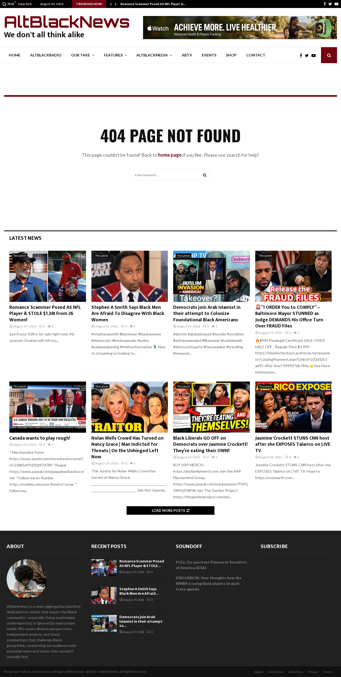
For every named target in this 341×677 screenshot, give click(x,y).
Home (15, 55)
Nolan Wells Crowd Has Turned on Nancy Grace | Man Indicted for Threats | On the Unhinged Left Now (127, 447)
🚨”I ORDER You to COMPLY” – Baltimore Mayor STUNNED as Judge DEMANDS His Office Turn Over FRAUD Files (289, 316)
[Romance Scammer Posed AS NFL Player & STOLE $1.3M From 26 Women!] (47, 276)
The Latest (19, 255)
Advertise (296, 672)
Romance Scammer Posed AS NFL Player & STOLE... (141, 563)
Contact (255, 55)
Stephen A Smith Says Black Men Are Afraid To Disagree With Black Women (127, 313)
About (15, 546)
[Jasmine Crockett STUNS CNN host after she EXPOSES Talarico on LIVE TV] (293, 407)
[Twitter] (330, 4)
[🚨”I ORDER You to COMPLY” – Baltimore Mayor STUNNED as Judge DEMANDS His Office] (293, 276)
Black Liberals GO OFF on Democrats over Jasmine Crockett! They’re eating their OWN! (210, 444)
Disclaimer (276, 672)
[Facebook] (325, 4)
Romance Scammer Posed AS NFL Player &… (153, 4)
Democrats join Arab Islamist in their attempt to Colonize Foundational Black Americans (207, 313)
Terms (328, 672)
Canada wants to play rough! (39, 438)
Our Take (80, 55)
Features (113, 55)
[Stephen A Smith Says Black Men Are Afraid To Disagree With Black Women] (129, 276)
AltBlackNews (67, 22)
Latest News (25, 238)
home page (170, 155)
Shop (231, 55)
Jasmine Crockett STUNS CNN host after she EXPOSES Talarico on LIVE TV (292, 444)
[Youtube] (336, 4)
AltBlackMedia (152, 55)
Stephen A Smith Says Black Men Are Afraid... (139, 591)
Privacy (313, 672)
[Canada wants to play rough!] (47, 407)
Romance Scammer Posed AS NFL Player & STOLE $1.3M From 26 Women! (45, 313)
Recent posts (109, 546)
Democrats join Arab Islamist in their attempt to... (141, 621)
